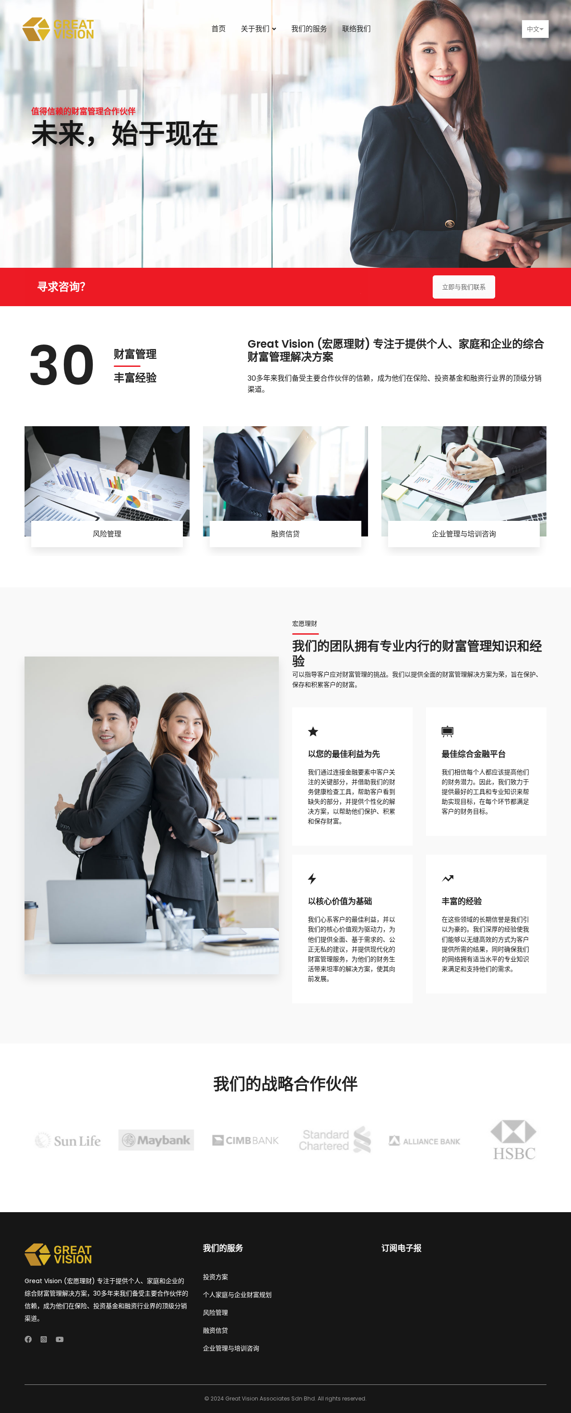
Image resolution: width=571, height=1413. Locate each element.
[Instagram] (43, 1339)
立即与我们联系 (464, 287)
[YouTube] (59, 1339)
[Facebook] (28, 1339)
